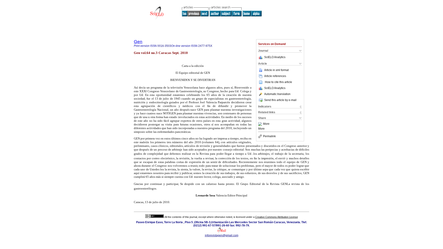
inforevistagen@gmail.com (221, 235)
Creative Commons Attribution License (276, 217)
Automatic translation (277, 94)
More (266, 124)
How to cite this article (278, 82)
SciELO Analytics (274, 57)
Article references (275, 76)
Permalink (269, 136)
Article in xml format (276, 70)
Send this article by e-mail (280, 100)
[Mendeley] (260, 124)
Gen (138, 41)
